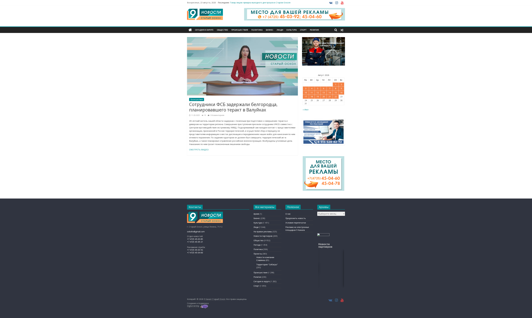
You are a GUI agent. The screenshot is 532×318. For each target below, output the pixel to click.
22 (336, 96)
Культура (292, 30)
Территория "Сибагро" (267, 264)
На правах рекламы (263, 231)
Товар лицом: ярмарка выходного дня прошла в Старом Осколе (260, 2)
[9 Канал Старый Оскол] (190, 30)
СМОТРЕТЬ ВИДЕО (199, 149)
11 (312, 92)
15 (336, 92)
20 (324, 96)
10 (306, 92)
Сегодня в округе (204, 30)
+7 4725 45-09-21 (195, 241)
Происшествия (239, 30)
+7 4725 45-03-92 (195, 250)
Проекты (258, 253)
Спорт (303, 30)
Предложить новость (295, 218)
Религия (314, 30)
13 (324, 92)
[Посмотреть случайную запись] (342, 30)
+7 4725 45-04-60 (195, 252)
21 (330, 96)
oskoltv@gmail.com (196, 231)
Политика (257, 30)
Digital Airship (193, 306)
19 (318, 96)
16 (341, 92)
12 (318, 92)
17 (306, 96)
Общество (222, 30)
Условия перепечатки (295, 222)
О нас (288, 214)
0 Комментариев (217, 115)
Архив (256, 214)
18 (312, 96)
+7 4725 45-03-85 (195, 239)
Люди (280, 30)
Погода (257, 245)
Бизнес (269, 30)
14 (330, 92)
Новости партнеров (263, 236)
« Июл (305, 109)
